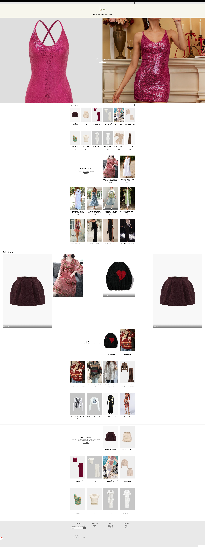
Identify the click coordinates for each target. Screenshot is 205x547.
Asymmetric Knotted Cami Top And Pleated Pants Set (130, 147)
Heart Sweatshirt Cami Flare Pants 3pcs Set (118, 147)
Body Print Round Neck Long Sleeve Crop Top (94, 417)
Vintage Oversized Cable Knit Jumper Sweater (110, 385)
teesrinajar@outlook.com (77, 537)
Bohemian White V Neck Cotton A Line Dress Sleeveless (127, 180)
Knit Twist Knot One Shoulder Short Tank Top (75, 147)
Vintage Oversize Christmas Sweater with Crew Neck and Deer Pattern (78, 385)
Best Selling (98, 14)
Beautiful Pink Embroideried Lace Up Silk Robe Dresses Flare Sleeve (110, 180)
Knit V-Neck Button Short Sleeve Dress (97, 147)
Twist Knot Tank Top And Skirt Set (108, 124)
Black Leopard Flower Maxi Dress (127, 243)
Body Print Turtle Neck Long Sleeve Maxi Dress (111, 417)
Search (126, 525)
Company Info (94, 523)
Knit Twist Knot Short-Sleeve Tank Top (86, 147)
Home (94, 14)
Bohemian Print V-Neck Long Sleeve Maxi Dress (127, 417)
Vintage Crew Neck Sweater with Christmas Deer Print (127, 353)
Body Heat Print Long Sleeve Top (77, 416)
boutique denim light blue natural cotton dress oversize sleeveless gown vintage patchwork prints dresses (110, 212)
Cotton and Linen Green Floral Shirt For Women (127, 212)
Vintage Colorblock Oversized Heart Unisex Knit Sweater (111, 353)
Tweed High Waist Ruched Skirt (75, 124)
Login (126, 526)
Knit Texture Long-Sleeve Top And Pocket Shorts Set (129, 124)
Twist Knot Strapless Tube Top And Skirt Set (97, 124)
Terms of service (110, 527)
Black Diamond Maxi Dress (94, 243)
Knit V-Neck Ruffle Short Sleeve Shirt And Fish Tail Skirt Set (108, 147)
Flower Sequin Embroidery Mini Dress (77, 243)
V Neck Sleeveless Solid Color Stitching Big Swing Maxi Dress (94, 212)
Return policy (110, 526)
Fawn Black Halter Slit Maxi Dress (110, 243)
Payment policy (110, 530)
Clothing (106, 14)
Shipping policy (110, 525)
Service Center (110, 523)
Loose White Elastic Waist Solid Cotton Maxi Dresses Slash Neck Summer (78, 212)
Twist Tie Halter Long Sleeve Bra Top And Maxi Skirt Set (119, 124)
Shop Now (132, 105)
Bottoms (110, 14)
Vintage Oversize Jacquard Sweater (94, 384)
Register (126, 527)
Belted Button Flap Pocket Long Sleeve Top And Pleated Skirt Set (127, 385)
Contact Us (94, 526)
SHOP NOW (102, 61)
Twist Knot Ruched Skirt (86, 124)
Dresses (102, 14)
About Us (94, 525)
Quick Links (126, 523)
